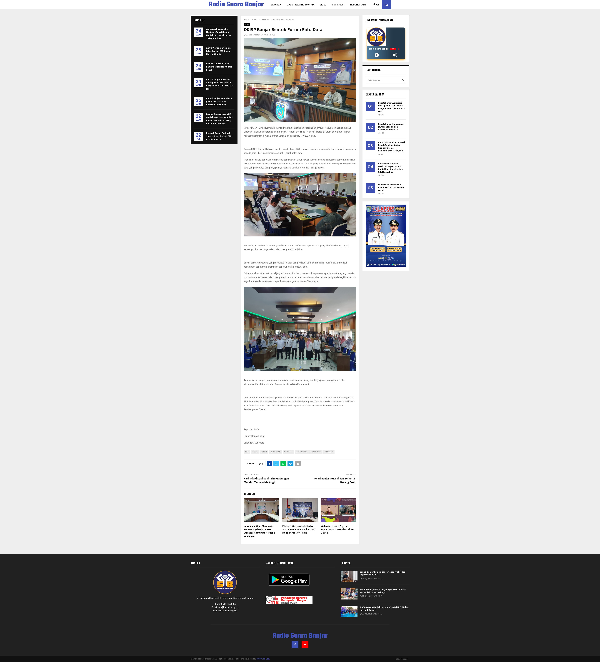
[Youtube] (378, 5)
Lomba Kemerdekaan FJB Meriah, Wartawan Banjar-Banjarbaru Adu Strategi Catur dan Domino (219, 118)
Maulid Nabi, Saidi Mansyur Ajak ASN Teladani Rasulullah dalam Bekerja (383, 591)
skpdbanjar (301, 452)
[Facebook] (374, 5)
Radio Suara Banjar (236, 4)
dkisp (254, 452)
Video (323, 4)
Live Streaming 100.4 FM (300, 4)
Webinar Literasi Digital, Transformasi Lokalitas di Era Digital (338, 529)
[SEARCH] (403, 80)
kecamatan (275, 452)
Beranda (276, 4)
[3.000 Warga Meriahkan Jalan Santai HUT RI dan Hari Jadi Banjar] (349, 611)
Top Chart (338, 4)
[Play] (376, 55)
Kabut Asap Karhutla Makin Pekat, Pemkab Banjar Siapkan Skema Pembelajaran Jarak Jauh (392, 146)
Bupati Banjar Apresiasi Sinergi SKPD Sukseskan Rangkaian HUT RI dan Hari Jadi (219, 84)
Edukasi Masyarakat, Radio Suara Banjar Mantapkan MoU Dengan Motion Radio (299, 529)
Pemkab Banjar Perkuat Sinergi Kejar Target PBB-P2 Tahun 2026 (219, 136)
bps (247, 452)
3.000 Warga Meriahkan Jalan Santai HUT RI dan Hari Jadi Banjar (218, 51)
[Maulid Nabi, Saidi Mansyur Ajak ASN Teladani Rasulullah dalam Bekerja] (349, 593)
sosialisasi (316, 452)
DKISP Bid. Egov (263, 659)
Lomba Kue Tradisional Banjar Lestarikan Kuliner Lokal (219, 67)
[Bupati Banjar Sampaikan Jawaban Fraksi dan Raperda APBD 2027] (349, 576)
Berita (247, 24)
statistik (329, 452)
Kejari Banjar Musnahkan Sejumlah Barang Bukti (334, 480)
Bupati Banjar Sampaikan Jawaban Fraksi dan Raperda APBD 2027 (219, 101)
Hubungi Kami (358, 4)
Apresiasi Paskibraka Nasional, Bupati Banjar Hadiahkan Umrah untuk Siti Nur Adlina (218, 33)
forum (264, 452)
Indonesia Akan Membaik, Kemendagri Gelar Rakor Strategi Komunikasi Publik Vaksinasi (259, 531)
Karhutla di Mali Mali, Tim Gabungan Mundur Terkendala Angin (266, 480)
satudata (288, 452)
